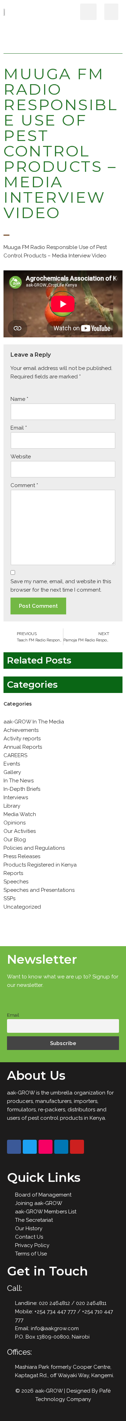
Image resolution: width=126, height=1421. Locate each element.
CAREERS (15, 755)
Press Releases (22, 856)
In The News (19, 780)
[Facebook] (14, 1147)
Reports (13, 873)
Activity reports (22, 738)
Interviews (16, 797)
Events (12, 764)
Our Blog (15, 839)
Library (12, 806)
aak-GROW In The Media (34, 722)
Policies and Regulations (34, 848)
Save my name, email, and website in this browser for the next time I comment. (60, 585)
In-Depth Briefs (22, 789)
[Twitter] (30, 1147)
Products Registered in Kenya (40, 865)
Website (20, 456)
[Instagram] (45, 1147)
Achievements (21, 730)
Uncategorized (22, 907)
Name (19, 399)
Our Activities (20, 831)
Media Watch (20, 814)
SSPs (9, 898)
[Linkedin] (61, 1147)
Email (18, 428)
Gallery (12, 772)
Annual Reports (23, 747)
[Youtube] (77, 1147)
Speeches (16, 881)
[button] (111, 12)
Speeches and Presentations (39, 890)
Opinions (15, 823)
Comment (24, 485)
